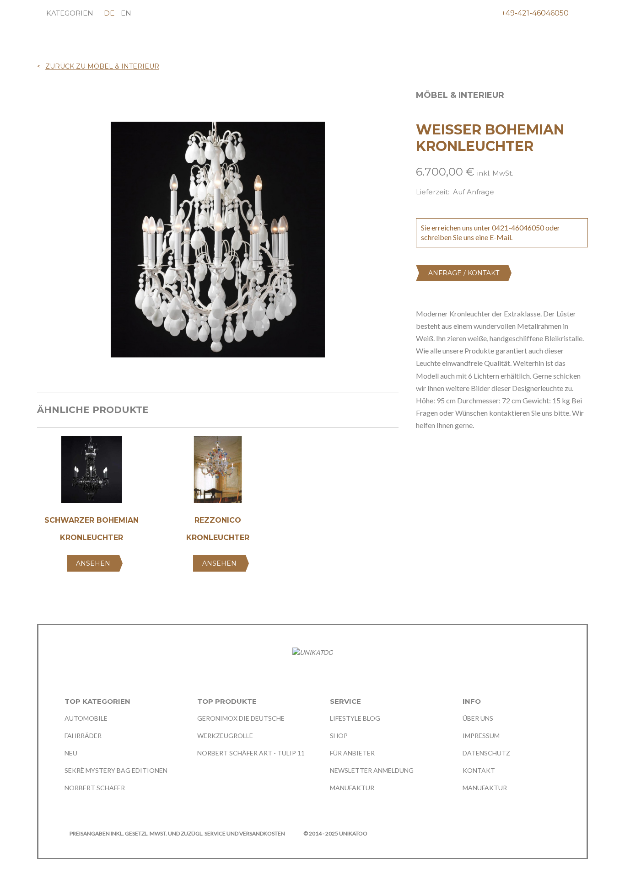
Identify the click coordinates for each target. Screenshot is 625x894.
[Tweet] (437, 457)
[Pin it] (455, 457)
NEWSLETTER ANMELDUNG (372, 770)
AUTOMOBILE (86, 718)
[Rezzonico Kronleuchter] (217, 473)
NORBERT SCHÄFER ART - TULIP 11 (251, 753)
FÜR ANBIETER (352, 753)
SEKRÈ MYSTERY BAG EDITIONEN (116, 770)
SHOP (339, 735)
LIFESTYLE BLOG (355, 718)
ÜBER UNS (478, 718)
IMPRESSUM (481, 735)
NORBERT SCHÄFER (95, 788)
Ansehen (93, 563)
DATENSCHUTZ (486, 753)
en (126, 13)
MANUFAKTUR (352, 788)
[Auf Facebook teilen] (420, 457)
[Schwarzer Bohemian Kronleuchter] (91, 473)
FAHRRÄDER (83, 735)
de (109, 13)
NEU (71, 753)
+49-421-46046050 (535, 13)
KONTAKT (479, 770)
